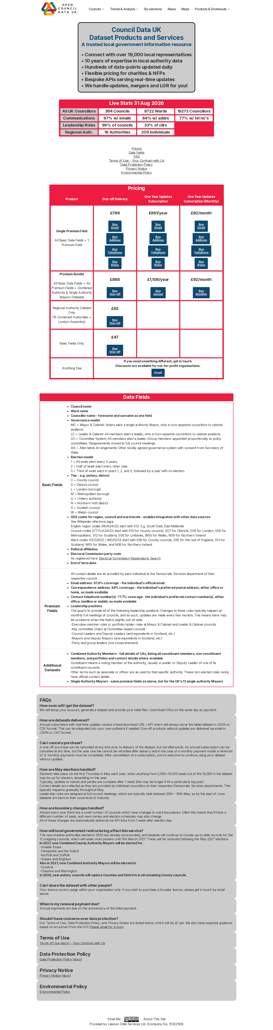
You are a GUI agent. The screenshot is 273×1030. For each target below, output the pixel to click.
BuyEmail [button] (115, 226)
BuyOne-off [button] (115, 292)
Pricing (136, 149)
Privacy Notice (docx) (55, 976)
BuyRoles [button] (115, 263)
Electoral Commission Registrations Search (130, 558)
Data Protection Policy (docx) (61, 959)
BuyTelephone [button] (115, 250)
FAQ (137, 157)
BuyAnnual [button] (158, 292)
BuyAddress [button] (115, 238)
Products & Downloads (210, 9)
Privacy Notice (136, 169)
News (172, 9)
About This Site (154, 1019)
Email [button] (158, 373)
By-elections (153, 9)
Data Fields (136, 153)
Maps (185, 9)
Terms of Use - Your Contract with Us (136, 161)
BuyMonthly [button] (201, 292)
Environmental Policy (136, 173)
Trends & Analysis (122, 9)
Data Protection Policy (136, 165)
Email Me (114, 1019)
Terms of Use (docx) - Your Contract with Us (72, 943)
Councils (95, 9)
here (110, 522)
